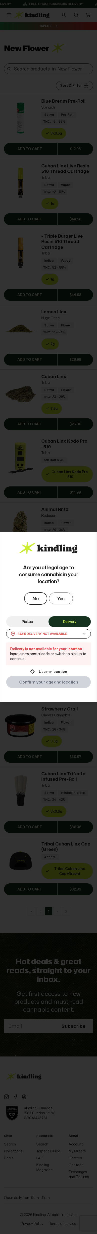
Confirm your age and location (48, 682)
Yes (61, 598)
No (36, 598)
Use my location (53, 671)
